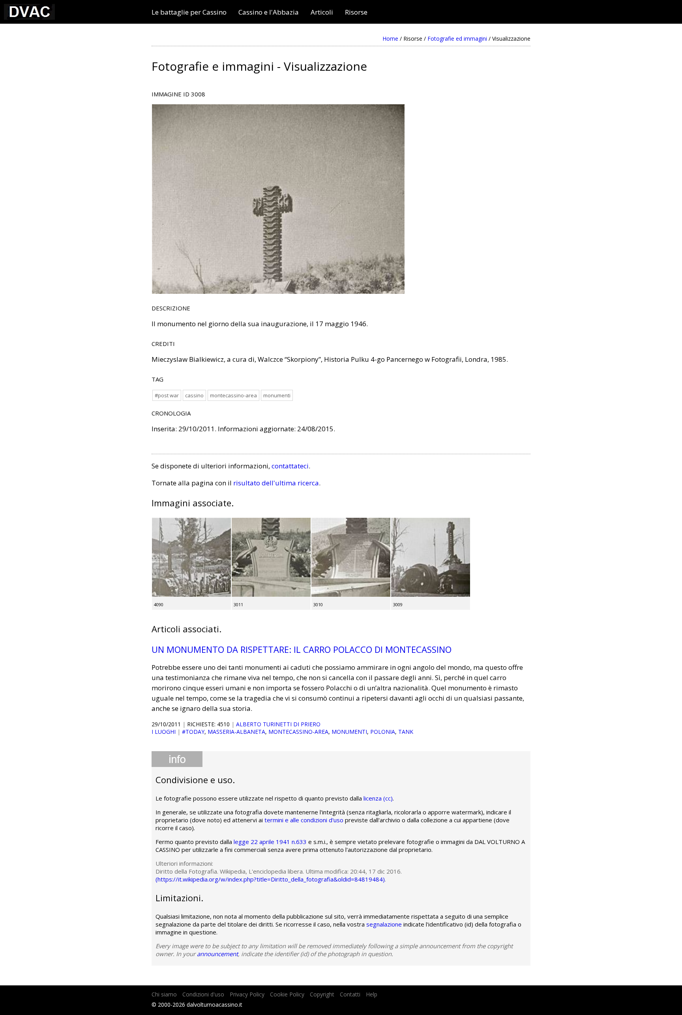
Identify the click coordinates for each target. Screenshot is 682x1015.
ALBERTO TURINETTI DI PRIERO (278, 724)
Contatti (350, 994)
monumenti (276, 395)
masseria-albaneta (236, 731)
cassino (194, 395)
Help (371, 994)
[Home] (29, 17)
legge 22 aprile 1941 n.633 (270, 842)
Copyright (322, 994)
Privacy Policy (247, 994)
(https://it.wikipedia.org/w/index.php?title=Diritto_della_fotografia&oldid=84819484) (270, 879)
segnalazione (384, 924)
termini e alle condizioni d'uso (303, 820)
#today (193, 731)
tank (405, 731)
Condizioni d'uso (203, 994)
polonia (382, 731)
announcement (217, 954)
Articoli (322, 12)
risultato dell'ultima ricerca (276, 482)
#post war (167, 395)
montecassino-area (233, 395)
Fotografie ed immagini (457, 38)
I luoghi (164, 731)
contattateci (290, 465)
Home (390, 38)
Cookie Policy (287, 994)
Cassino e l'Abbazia (268, 12)
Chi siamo (164, 994)
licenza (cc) (378, 798)
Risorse (356, 12)
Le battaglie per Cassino (189, 12)
